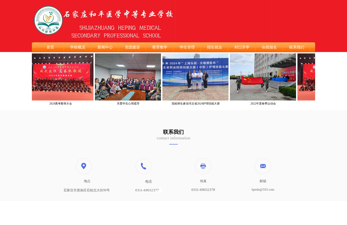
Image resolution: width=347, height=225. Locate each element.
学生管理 (187, 47)
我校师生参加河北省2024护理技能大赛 (191, 103)
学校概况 (77, 47)
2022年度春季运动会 (259, 103)
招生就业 (214, 47)
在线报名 (269, 47)
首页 (50, 47)
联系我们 (296, 47)
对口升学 (242, 47)
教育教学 (159, 47)
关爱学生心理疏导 (124, 103)
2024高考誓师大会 (56, 103)
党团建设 (132, 47)
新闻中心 (105, 47)
